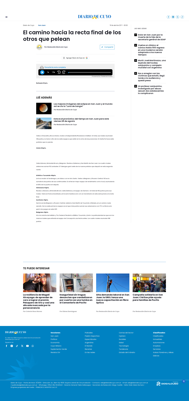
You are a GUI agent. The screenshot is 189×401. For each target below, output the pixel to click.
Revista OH (55, 352)
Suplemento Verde (59, 349)
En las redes (90, 352)
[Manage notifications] (184, 381)
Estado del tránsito (127, 352)
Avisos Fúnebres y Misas (163, 352)
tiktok (17, 346)
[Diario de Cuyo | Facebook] (168, 17)
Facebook (6, 346)
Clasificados (158, 336)
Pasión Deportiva (92, 336)
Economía (55, 342)
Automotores (158, 342)
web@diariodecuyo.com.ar (111, 383)
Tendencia (123, 349)
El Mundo (88, 346)
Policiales (89, 332)
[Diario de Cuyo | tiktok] (182, 17)
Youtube (27, 346)
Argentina (89, 342)
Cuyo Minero (56, 346)
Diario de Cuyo (28, 25)
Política (54, 339)
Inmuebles (157, 339)
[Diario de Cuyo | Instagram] (173, 17)
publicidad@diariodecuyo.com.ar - (25, 385)
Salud (121, 342)
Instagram (11, 346)
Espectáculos (90, 339)
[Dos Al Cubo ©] (167, 385)
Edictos (156, 355)
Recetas (88, 349)
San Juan (42, 25)
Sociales (122, 339)
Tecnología (124, 346)
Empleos (156, 346)
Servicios (157, 349)
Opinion (122, 336)
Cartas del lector (126, 332)
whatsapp (32, 346)
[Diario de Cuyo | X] (177, 17)
